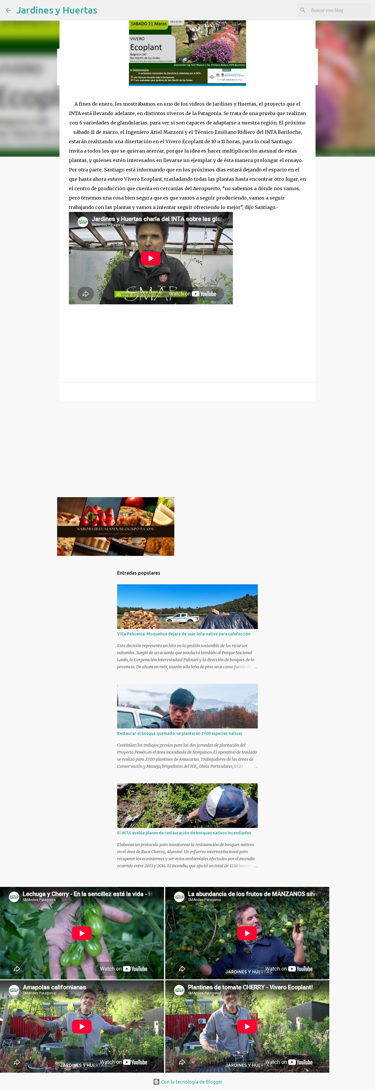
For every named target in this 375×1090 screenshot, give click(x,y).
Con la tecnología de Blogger (191, 1081)
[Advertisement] (187, 451)
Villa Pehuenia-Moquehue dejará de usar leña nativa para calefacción (183, 634)
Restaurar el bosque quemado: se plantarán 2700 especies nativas (179, 733)
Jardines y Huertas (56, 10)
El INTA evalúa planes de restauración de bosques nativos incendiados (184, 833)
